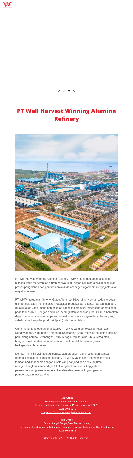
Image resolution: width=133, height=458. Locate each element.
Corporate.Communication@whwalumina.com (66, 412)
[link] (7, 5)
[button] (59, 91)
